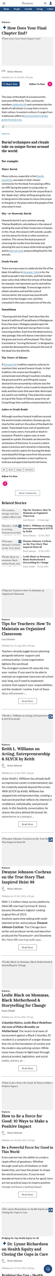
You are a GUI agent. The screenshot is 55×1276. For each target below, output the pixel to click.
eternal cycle (16, 250)
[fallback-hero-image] (12, 514)
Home (6, 9)
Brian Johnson (14, 71)
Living (40, 9)
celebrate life (19, 104)
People (17, 9)
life (4, 470)
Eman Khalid (8, 1010)
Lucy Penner (8, 639)
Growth (28, 9)
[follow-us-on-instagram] (50, 84)
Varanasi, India (31, 272)
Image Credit (6, 133)
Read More (27, 701)
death (10, 470)
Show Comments (27, 493)
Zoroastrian (10, 364)
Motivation (29, 470)
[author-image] (4, 71)
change (19, 470)
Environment (32, 115)
